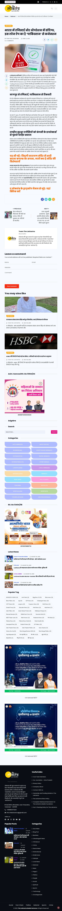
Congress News (34, 604)
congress (21, 604)
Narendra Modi (40, 614)
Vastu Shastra (43, 627)
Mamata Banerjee (11, 614)
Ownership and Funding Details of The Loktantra (44, 794)
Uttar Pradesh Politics (28, 627)
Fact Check (19, 905)
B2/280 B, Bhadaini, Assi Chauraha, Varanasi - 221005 (17, 806)
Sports (44, 491)
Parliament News (38, 617)
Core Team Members (39, 777)
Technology (17, 497)
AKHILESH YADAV (12, 597)
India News (48, 607)
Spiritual (17, 491)
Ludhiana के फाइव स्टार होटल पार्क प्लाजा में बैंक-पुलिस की (30, 568)
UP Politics (38, 624)
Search (54, 432)
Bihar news (49, 597)
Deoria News (44, 456)
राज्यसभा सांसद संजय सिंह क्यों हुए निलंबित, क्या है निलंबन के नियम (27, 320)
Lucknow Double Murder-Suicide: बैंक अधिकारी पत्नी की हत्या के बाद (34, 576)
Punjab (18, 485)
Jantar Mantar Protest (24, 610)
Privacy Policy (37, 783)
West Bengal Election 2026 (27, 631)
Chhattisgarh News (44, 450)
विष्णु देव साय (20, 637)
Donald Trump (10, 607)
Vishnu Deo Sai (11, 631)
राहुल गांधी (45, 634)
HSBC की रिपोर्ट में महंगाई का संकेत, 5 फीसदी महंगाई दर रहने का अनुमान (28, 356)
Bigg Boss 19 (37, 597)
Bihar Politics (10, 600)
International (18, 462)
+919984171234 (11, 810)
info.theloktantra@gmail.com (16, 813)
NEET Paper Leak (11, 617)
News (44, 473)
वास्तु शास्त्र (9, 637)
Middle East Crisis (26, 614)
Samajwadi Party (11, 624)
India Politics (10, 610)
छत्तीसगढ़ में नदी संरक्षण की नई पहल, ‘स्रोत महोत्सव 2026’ (30, 559)
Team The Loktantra (14, 323)
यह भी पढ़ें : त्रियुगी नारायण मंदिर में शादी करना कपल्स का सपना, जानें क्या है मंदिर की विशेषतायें (33, 158)
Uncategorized (44, 497)
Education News (24, 607)
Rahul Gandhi (39, 621)
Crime (35, 845)
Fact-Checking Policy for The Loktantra (45, 807)
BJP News (29, 600)
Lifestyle (17, 467)
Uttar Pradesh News (12, 627)
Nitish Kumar (25, 617)
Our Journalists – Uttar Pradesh (42, 780)
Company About (38, 787)
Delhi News (46, 604)
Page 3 (17, 479)
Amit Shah (25, 597)
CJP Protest (10, 604)
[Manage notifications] (58, 907)
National (13, 16)
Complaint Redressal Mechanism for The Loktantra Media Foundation (44, 803)
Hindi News (37, 607)
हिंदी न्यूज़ (31, 637)
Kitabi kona (44, 462)
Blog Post (44, 444)
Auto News (18, 444)
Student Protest (25, 624)
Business (17, 450)
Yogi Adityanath (11, 634)
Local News (44, 467)
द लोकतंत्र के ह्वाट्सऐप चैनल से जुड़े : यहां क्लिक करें (30, 190)
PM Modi (51, 617)
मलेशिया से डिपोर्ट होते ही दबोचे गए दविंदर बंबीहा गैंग (28, 585)
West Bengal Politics (45, 631)
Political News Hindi (25, 621)
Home (6, 16)
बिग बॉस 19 (34, 634)
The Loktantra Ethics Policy (41, 799)
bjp (20, 600)
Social (44, 485)
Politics (44, 479)
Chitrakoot (17, 456)
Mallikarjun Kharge (40, 610)
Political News (10, 621)
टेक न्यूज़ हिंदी (23, 634)
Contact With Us (38, 790)
